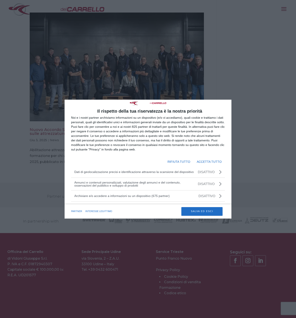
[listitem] (148, 196)
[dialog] (148, 159)
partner (76, 211)
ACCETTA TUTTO (209, 161)
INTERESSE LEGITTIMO (98, 211)
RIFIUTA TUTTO (179, 161)
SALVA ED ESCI (202, 211)
